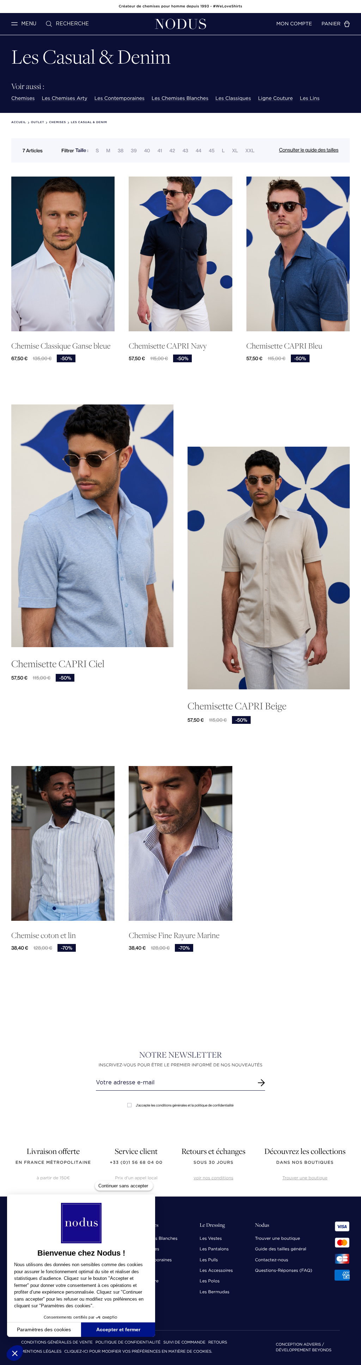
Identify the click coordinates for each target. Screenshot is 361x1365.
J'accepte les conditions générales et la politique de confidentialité (184, 1105)
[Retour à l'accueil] (180, 24)
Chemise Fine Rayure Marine (174, 935)
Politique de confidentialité (128, 1343)
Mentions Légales (41, 1352)
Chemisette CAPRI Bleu (284, 346)
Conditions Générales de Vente (57, 1343)
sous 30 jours (213, 1163)
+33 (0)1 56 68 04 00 (136, 1163)
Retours (217, 1343)
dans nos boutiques (305, 1163)
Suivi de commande (184, 1343)
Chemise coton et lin (43, 935)
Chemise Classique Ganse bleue (60, 346)
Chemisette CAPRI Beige (237, 705)
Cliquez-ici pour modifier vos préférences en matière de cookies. (138, 1352)
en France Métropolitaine (53, 1163)
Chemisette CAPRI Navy (168, 346)
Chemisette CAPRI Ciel (57, 663)
